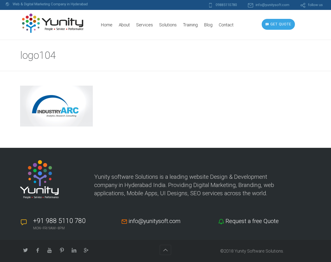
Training (190, 24)
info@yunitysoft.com (272, 5)
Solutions (168, 24)
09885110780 (226, 5)
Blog (208, 24)
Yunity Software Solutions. (259, 251)
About (124, 24)
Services (144, 24)
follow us (315, 5)
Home (106, 24)
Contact (226, 24)
